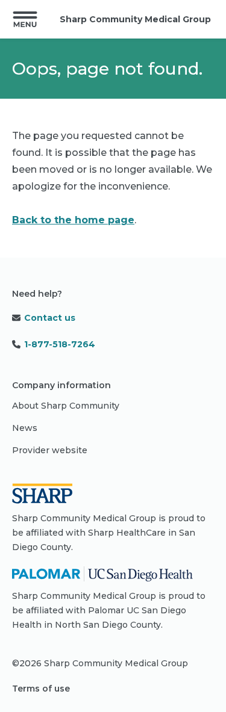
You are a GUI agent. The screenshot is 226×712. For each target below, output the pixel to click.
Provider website (49, 450)
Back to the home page (73, 220)
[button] (25, 19)
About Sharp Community (65, 405)
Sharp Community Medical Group (135, 19)
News (24, 428)
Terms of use (41, 688)
